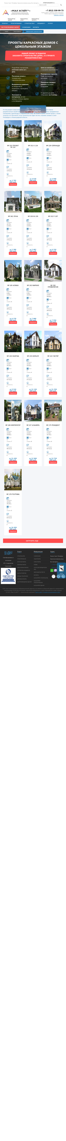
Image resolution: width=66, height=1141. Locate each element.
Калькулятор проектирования (38, 581)
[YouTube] (53, 576)
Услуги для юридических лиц (40, 568)
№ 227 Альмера (33, 425)
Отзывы (35, 564)
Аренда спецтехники (22, 576)
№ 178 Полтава (13, 494)
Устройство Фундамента (23, 570)
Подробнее (13, 184)
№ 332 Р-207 (53, 216)
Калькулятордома (24, 19)
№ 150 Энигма (13, 356)
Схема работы (37, 561)
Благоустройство (21, 573)
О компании (26, 27)
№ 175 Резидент (53, 425)
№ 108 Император (12, 425)
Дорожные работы (21, 579)
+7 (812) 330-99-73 (55, 10)
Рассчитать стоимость (34, 109)
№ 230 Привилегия (53, 286)
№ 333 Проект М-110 (13, 146)
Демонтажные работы (22, 567)
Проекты (4, 23)
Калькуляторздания (11, 19)
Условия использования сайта (51, 592)
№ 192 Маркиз (33, 285)
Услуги (50, 23)
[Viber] (55, 571)
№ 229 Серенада (53, 146)
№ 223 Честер (53, 356)
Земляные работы (21, 564)
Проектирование (16, 23)
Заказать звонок (59, 15)
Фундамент (40, 23)
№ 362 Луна (13, 216)
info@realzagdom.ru (48, 2)
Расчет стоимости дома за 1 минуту (61, 575)
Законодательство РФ (39, 572)
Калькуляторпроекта (35, 19)
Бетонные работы (21, 561)
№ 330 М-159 (33, 216)
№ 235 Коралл (33, 356)
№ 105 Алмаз (13, 285)
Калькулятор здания (39, 585)
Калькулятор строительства (41, 578)
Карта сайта (38, 592)
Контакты (36, 27)
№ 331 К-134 (33, 146)
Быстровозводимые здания (10, 27)
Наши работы (37, 558)
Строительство (29, 23)
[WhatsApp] (52, 571)
